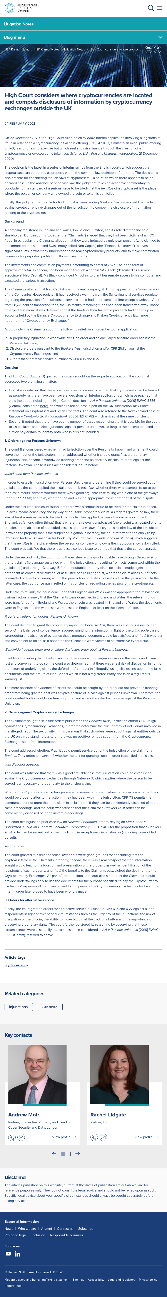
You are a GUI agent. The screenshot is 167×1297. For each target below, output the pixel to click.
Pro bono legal (16, 1235)
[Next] (77, 1153)
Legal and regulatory (121, 1279)
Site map (78, 1279)
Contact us (65, 1228)
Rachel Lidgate (108, 1115)
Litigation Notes (74, 49)
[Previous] (54, 1153)
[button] (151, 8)
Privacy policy (148, 1279)
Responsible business (66, 1235)
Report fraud (13, 1286)
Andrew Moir (23, 1115)
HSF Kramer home (17, 49)
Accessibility (96, 1279)
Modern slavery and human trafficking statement (37, 1279)
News (9, 1228)
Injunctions (18, 1007)
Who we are (27, 1228)
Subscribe (85, 1228)
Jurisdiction (49, 1007)
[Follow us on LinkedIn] (17, 1254)
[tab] (63, 1154)
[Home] (22, 8)
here (43, 405)
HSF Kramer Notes (46, 49)
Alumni (46, 1228)
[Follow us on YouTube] (8, 1254)
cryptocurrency (16, 965)
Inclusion (38, 1235)
